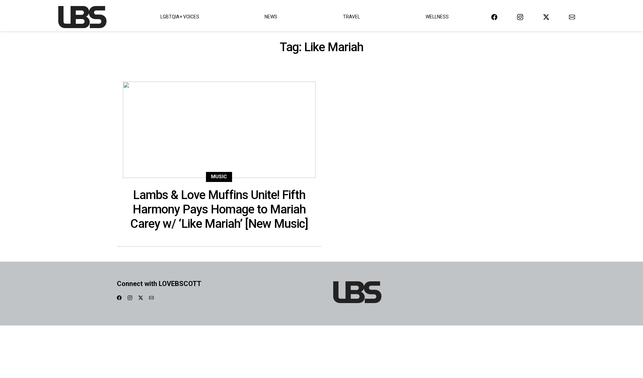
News (271, 16)
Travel (351, 16)
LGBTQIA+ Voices (179, 16)
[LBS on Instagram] (520, 16)
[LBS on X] (546, 16)
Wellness (437, 16)
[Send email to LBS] (572, 16)
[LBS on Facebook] (494, 16)
